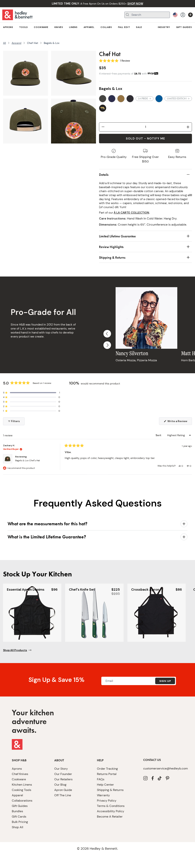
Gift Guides (20, 806)
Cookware (19, 779)
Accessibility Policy (110, 811)
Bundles (17, 811)
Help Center (105, 785)
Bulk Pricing (20, 822)
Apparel (16, 43)
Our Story (61, 769)
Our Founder (63, 774)
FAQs (100, 779)
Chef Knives (20, 774)
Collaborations (22, 801)
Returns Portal (107, 774)
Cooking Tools (21, 790)
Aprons (17, 769)
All (4, 43)
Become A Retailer (110, 817)
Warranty (103, 795)
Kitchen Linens (22, 785)
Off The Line (62, 795)
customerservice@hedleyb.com (163, 768)
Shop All (17, 827)
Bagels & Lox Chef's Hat (27, 460)
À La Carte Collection (131, 213)
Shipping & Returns (110, 790)
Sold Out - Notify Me (145, 138)
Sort (159, 435)
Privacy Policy (106, 801)
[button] (31, 393)
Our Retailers (63, 779)
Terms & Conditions (111, 806)
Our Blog (60, 785)
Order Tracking (107, 769)
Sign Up (165, 681)
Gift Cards (19, 817)
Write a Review (179, 422)
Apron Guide (63, 790)
